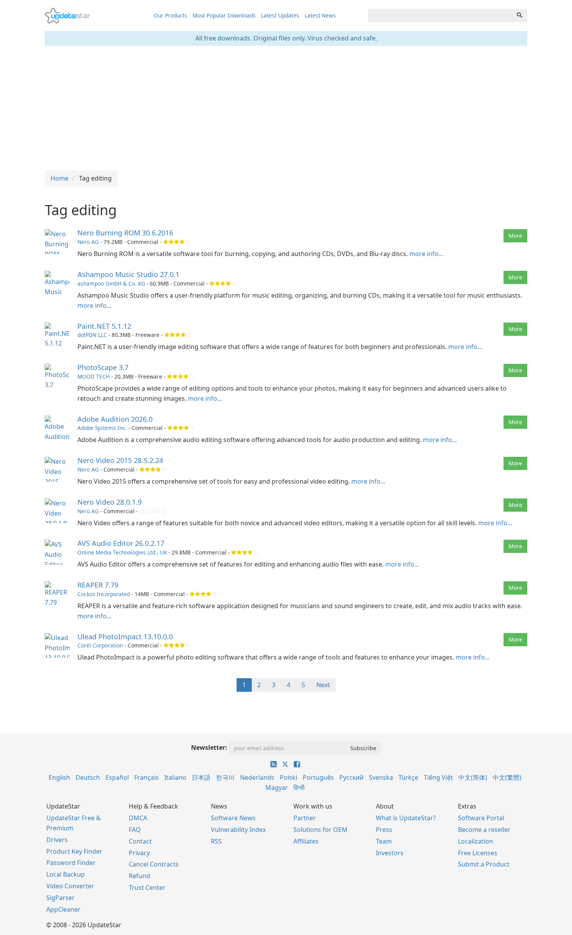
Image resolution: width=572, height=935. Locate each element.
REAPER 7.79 (97, 584)
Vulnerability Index (238, 829)
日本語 (201, 777)
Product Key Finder (74, 851)
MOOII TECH (93, 376)
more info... (426, 253)
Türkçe (408, 777)
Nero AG (88, 242)
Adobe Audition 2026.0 (115, 419)
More (515, 235)
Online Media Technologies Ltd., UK (122, 552)
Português (318, 777)
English (59, 777)
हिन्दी (299, 787)
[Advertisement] (286, 108)
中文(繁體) (507, 777)
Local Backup (65, 874)
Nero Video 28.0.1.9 (109, 502)
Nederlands (257, 777)
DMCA (138, 818)
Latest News (320, 15)
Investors (390, 853)
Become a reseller (484, 829)
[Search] (519, 15)
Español (117, 777)
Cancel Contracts (154, 864)
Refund (139, 876)
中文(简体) (472, 777)
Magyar (276, 787)
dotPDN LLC (92, 335)
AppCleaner (63, 909)
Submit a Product (483, 864)
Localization (475, 841)
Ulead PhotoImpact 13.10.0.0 (125, 636)
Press (384, 829)
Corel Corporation (100, 645)
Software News (233, 818)
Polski (288, 777)
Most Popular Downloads (224, 15)
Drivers (57, 839)
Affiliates (306, 841)
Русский (351, 777)
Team (384, 841)
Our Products (170, 15)
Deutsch (87, 777)
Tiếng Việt (438, 777)
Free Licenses (477, 853)
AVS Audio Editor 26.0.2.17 (120, 543)
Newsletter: (209, 747)
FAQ (135, 829)
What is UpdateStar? (406, 818)
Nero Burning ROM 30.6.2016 (125, 232)
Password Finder (71, 862)
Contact (140, 841)
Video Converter (70, 886)
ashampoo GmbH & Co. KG (111, 283)
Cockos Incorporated (103, 594)
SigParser (60, 897)
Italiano (175, 777)
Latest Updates (280, 15)
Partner (304, 818)
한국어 (225, 777)
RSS (216, 841)
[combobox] (440, 15)
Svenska (381, 777)
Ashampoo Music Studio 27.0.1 (128, 274)
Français (146, 777)
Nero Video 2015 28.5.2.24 (120, 460)
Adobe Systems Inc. (102, 428)
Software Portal (481, 818)
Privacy (139, 853)
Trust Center (147, 887)
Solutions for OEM (320, 829)
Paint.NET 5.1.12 (104, 326)
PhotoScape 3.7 (102, 367)
